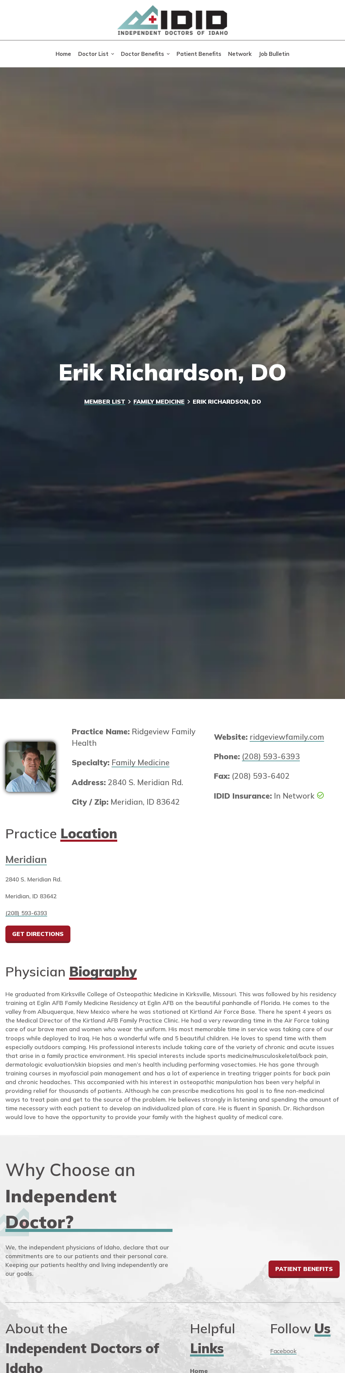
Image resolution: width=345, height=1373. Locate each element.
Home (63, 54)
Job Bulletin (274, 54)
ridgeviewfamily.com (287, 737)
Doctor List (93, 54)
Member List (104, 401)
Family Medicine (159, 401)
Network (240, 54)
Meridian (26, 859)
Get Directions (38, 933)
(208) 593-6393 (271, 756)
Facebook (283, 1350)
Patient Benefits (199, 54)
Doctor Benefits (142, 54)
